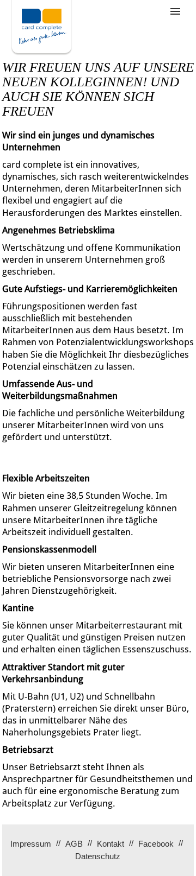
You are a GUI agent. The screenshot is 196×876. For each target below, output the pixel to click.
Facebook (156, 843)
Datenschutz (97, 856)
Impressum (30, 843)
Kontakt (110, 843)
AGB (74, 843)
